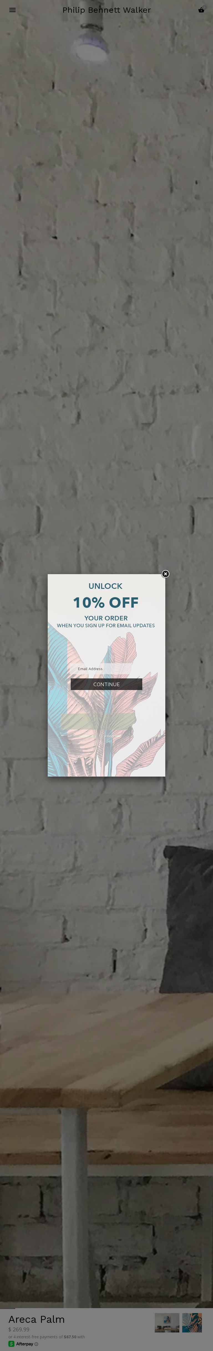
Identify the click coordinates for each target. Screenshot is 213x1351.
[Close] (165, 574)
